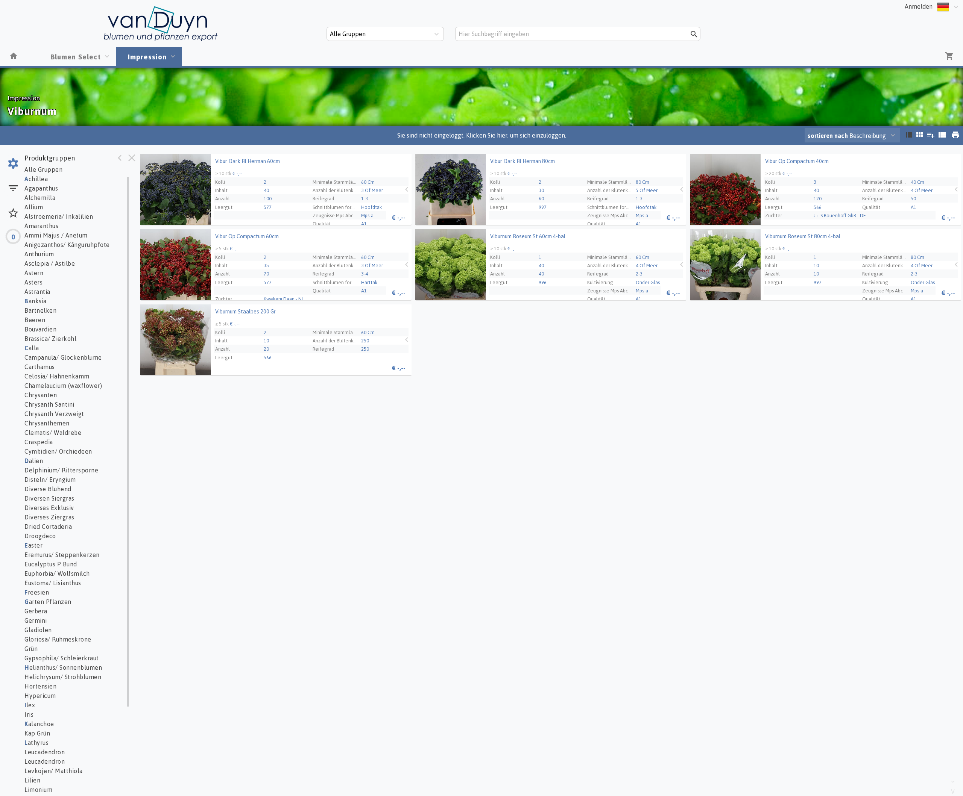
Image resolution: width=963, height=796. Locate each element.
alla (31, 348)
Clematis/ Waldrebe (52, 432)
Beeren (34, 320)
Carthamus (39, 367)
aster (33, 545)
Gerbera (35, 611)
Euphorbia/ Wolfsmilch (57, 573)
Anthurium (39, 254)
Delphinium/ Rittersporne (61, 470)
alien (33, 461)
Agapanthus (41, 188)
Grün (31, 648)
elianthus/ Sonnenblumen (63, 667)
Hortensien (40, 686)
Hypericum (40, 695)
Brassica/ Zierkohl (50, 338)
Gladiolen (38, 630)
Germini (35, 620)
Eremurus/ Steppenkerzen (62, 554)
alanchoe (39, 724)
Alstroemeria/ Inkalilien (58, 216)
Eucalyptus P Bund (50, 564)
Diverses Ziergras (49, 517)
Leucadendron (44, 752)
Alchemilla (39, 197)
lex (29, 705)
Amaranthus (41, 226)
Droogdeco (40, 536)
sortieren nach (828, 135)
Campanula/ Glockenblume (63, 357)
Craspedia (38, 442)
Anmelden (919, 6)
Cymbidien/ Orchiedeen (58, 451)
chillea (36, 179)
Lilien (32, 780)
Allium (33, 207)
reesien (36, 592)
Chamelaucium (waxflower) (63, 385)
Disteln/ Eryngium (50, 479)
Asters (33, 282)
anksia (35, 301)
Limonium (38, 789)
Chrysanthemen (47, 423)
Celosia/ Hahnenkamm (57, 376)
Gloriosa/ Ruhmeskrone (57, 639)
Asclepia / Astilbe (49, 263)
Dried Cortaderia (48, 526)
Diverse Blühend (47, 489)
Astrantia (37, 291)
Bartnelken (40, 310)
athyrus (36, 742)
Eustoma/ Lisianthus (52, 583)
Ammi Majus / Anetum (56, 235)
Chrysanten (40, 395)
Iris (28, 714)
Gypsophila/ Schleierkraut (61, 658)
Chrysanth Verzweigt (54, 414)
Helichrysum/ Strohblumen (62, 677)
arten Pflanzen (47, 601)
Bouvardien (40, 329)
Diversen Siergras (49, 498)
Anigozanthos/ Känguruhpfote (67, 244)
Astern (33, 273)
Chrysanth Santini (49, 404)
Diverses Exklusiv (49, 507)
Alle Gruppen (43, 169)
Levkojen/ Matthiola (53, 771)
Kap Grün (37, 733)
